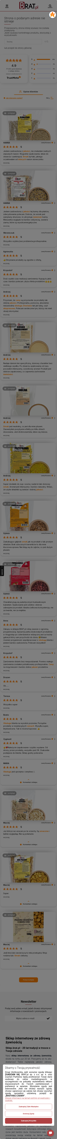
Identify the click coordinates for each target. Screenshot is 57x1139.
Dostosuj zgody (28, 1114)
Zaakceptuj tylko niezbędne (28, 1107)
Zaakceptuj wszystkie (28, 1121)
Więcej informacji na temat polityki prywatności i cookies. (27, 1099)
